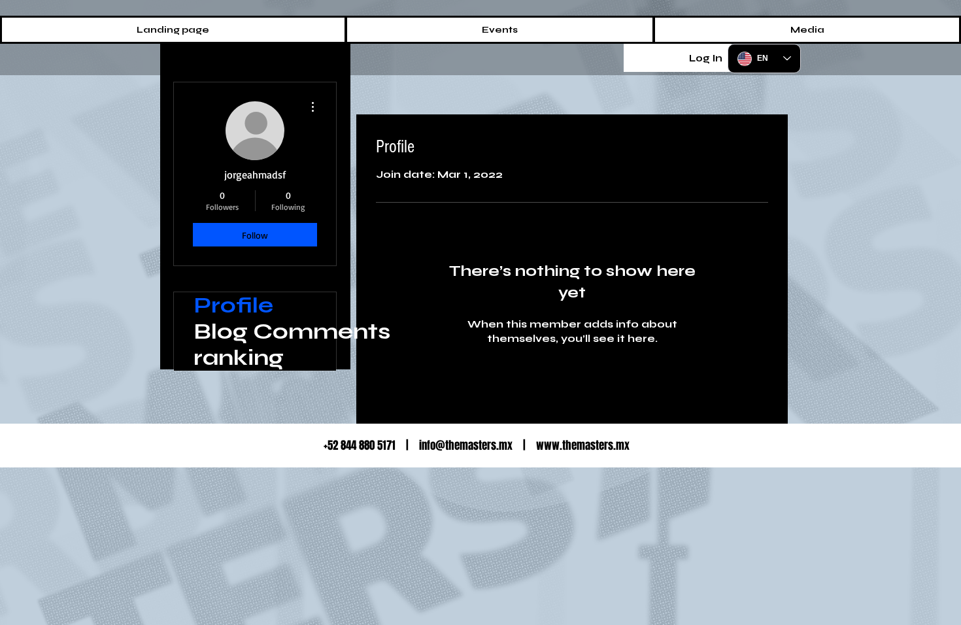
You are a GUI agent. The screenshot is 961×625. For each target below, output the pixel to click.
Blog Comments (265, 331)
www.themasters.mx (583, 445)
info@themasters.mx (466, 445)
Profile (233, 305)
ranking (239, 358)
